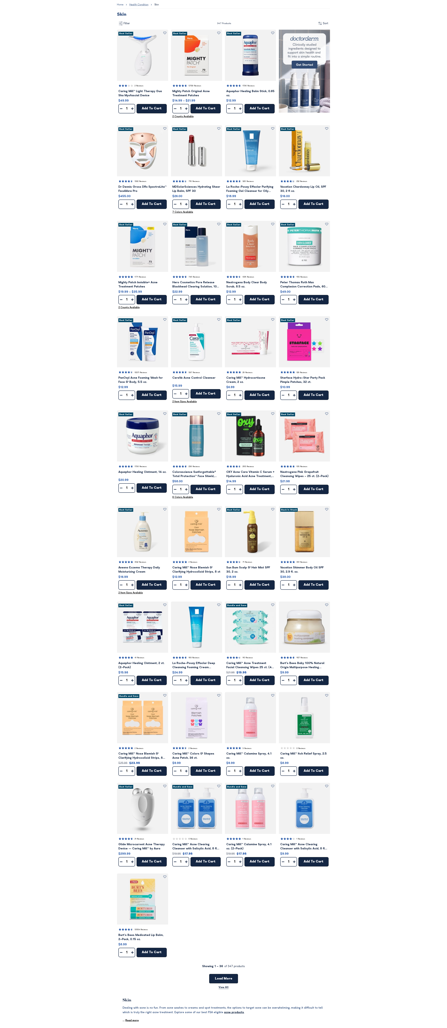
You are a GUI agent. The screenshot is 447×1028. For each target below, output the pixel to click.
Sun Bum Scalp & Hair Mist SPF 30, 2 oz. (248, 569)
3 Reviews (247, 748)
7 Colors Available (182, 212)
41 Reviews (139, 657)
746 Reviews (194, 277)
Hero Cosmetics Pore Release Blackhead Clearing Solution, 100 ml (195, 285)
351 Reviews (301, 562)
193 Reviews (194, 657)
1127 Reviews (302, 657)
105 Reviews (301, 466)
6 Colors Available (182, 497)
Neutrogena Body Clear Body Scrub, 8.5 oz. (246, 284)
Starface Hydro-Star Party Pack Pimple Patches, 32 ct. (302, 380)
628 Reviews (248, 277)
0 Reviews (300, 748)
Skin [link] (156, 4)
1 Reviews (247, 839)
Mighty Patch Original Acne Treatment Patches (191, 93)
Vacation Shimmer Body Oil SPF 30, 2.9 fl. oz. (302, 569)
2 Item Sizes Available (184, 401)
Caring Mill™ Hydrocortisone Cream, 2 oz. (245, 380)
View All (224, 987)
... (131, 1020)
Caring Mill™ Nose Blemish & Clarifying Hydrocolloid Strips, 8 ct (196, 569)
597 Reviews (194, 372)
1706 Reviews (249, 86)
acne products (234, 1012)
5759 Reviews (195, 86)
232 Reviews (301, 181)
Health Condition (138, 4)
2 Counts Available (183, 116)
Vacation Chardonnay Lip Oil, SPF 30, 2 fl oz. (303, 189)
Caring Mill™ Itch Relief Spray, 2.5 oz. (303, 755)
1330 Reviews (140, 181)
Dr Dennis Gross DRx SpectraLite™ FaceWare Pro (142, 189)
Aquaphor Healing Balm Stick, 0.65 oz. (250, 93)
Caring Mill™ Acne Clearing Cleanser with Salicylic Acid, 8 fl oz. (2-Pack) (194, 847)
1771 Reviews (140, 277)
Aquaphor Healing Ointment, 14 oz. (142, 472)
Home (120, 4)
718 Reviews (194, 181)
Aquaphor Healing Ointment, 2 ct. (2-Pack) (141, 665)
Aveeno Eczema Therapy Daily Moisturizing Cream (139, 569)
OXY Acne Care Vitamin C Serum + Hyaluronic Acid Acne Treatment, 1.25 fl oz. (250, 474)
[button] (142, 55)
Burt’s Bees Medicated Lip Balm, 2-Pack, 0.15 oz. (140, 937)
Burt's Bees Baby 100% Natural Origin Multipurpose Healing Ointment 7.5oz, (302, 665)
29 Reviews (247, 372)
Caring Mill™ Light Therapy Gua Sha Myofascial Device (140, 93)
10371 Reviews (141, 372)
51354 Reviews (141, 929)
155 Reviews (301, 277)
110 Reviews (248, 657)
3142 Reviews (140, 562)
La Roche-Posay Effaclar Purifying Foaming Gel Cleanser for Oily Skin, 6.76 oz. (249, 189)
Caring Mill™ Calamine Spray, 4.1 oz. (249, 755)
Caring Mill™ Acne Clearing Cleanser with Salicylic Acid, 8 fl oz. (302, 847)
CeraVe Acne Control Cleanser (193, 377)
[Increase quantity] (132, 108)
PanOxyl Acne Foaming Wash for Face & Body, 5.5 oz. (140, 380)
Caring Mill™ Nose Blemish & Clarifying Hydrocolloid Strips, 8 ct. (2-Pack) (140, 756)
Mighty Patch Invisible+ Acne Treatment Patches (137, 284)
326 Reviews (248, 181)
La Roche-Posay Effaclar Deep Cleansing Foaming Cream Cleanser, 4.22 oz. (193, 665)
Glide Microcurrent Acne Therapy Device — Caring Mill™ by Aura (141, 846)
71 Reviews (247, 562)
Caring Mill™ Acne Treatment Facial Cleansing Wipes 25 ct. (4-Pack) (249, 665)
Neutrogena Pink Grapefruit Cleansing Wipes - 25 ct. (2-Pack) (304, 474)
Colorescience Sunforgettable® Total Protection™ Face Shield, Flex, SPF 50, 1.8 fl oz (194, 474)
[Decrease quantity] (121, 108)
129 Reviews (301, 372)
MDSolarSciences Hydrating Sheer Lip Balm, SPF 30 (196, 189)
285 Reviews (248, 466)
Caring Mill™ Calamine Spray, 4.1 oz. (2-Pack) (249, 846)
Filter (127, 23)
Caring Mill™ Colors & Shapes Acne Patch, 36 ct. (193, 755)
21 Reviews (139, 839)
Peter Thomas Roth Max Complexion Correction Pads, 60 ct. (302, 285)
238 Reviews (194, 466)
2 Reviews (139, 86)
